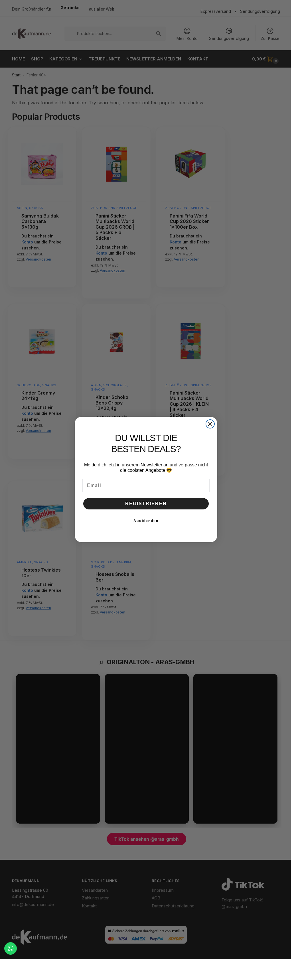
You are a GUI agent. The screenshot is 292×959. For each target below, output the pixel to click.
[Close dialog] (210, 424)
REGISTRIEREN (146, 503)
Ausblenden (146, 521)
